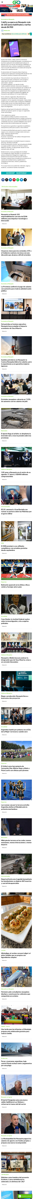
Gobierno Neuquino (6, 469)
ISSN (2, 543)
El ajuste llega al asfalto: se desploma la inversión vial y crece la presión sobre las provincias (16, 436)
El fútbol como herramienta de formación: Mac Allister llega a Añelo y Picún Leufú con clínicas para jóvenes (15, 768)
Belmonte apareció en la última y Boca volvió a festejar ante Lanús (15, 586)
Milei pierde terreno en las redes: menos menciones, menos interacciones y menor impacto (16, 842)
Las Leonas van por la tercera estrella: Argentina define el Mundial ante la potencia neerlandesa (15, 807)
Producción (4, 1058)
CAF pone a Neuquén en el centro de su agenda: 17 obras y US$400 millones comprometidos (16, 474)
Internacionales (5, 506)
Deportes (4, 582)
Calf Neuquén (5, 1174)
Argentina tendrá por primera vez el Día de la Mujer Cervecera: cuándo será (16, 731)
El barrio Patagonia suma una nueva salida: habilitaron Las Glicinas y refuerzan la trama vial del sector (14, 1102)
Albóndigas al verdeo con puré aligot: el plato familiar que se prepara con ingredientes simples (16, 955)
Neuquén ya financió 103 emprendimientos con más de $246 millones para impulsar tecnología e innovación (14, 217)
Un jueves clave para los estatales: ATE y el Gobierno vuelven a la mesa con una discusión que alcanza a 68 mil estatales (16, 253)
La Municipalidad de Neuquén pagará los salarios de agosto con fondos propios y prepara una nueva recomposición (16, 1141)
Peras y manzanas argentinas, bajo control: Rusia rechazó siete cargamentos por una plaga (16, 1063)
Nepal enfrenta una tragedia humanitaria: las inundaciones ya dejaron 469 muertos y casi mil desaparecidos (16, 881)
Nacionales (4, 430)
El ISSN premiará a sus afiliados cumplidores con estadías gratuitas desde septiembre (14, 548)
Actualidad (4, 616)
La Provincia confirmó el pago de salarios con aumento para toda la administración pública (16, 289)
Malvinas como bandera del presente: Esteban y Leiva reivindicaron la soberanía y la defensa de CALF (15, 1179)
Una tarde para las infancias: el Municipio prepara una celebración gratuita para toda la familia (16, 1031)
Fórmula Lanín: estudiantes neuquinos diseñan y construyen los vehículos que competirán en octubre (15, 994)
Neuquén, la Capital (6, 1097)
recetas (3, 950)
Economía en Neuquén (7, 19)
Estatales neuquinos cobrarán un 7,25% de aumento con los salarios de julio (15, 400)
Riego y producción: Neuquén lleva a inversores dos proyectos (14, 697)
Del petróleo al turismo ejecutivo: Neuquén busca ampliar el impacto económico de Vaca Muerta (14, 326)
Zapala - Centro (5, 1026)
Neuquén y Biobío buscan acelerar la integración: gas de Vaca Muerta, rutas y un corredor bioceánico (16, 660)
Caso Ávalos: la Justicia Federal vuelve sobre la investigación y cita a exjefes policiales (15, 621)
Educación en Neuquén (7, 989)
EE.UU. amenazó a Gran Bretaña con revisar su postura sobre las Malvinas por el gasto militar (16, 512)
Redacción (7, 30)
